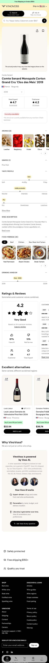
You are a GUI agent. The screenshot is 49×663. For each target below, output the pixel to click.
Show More (6, 211)
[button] (24, 21)
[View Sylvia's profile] (34, 482)
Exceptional (13, 105)
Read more (6, 231)
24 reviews (35, 105)
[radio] (13, 13)
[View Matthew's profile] (24, 482)
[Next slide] (45, 153)
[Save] (43, 30)
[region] (24, 242)
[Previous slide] (41, 153)
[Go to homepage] (10, 6)
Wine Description (9, 217)
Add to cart (17, 431)
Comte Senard (7, 75)
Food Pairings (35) (10, 237)
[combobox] (13, 92)
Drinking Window (9, 272)
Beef (12, 242)
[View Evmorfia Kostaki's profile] (15, 482)
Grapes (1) (6, 160)
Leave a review (20, 327)
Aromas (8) (6, 131)
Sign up (34, 645)
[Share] (37, 30)
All (4, 242)
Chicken (21, 242)
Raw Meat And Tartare (37, 242)
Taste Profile (8, 171)
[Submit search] (44, 20)
